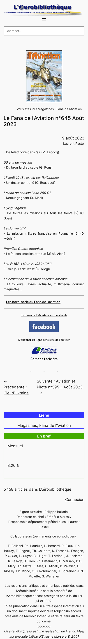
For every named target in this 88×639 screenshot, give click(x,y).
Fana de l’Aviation (69, 109)
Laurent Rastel (73, 143)
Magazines (46, 109)
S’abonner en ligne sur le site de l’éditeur (44, 339)
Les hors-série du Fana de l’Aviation (33, 302)
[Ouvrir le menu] (44, 19)
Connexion (74, 499)
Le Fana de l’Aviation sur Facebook (44, 315)
